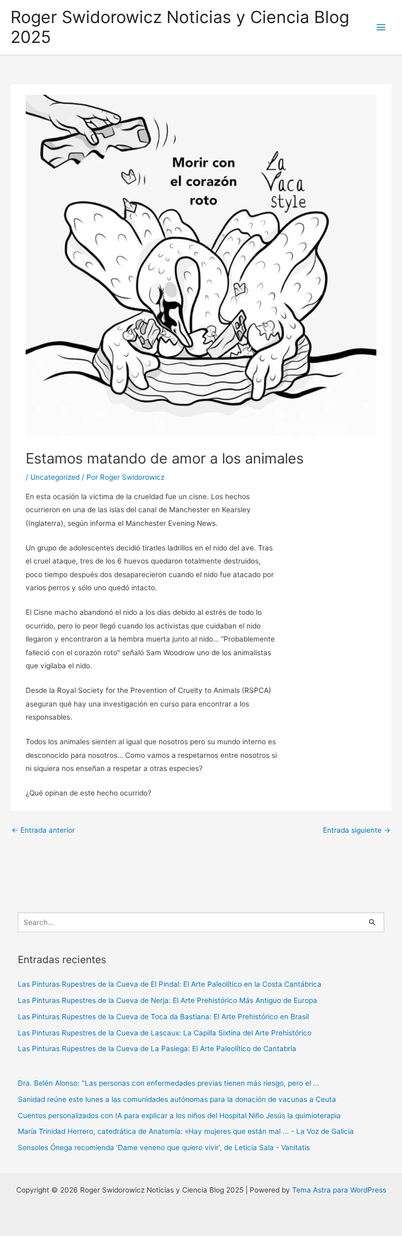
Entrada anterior (43, 830)
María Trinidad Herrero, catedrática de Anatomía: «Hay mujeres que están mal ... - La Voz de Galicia (186, 1131)
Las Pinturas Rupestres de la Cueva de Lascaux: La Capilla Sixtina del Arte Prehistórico (164, 1033)
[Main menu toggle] (381, 27)
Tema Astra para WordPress (339, 1190)
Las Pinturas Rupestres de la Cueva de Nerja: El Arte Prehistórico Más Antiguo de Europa (167, 1000)
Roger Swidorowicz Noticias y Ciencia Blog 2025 (179, 27)
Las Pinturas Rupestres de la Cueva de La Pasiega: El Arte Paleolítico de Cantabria (157, 1048)
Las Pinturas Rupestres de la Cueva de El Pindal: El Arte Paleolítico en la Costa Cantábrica (169, 984)
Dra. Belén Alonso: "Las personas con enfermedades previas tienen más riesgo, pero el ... (168, 1083)
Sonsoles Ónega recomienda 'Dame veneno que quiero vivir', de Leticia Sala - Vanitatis (164, 1147)
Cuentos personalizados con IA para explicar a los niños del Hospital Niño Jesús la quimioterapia (179, 1115)
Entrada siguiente (356, 830)
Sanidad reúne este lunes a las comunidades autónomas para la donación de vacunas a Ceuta (177, 1099)
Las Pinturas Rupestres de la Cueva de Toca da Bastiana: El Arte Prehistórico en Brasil (163, 1016)
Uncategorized (55, 477)
